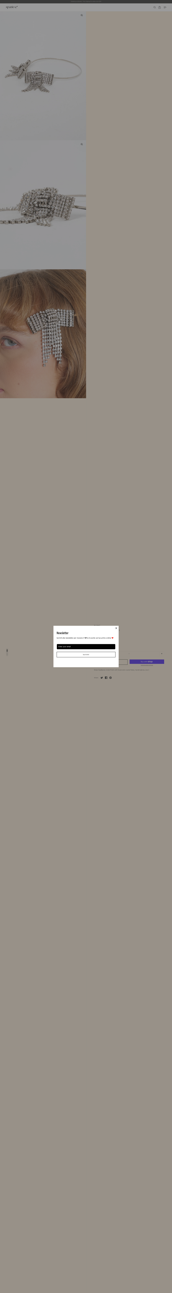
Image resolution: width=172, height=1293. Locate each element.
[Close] (116, 628)
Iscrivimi (86, 655)
